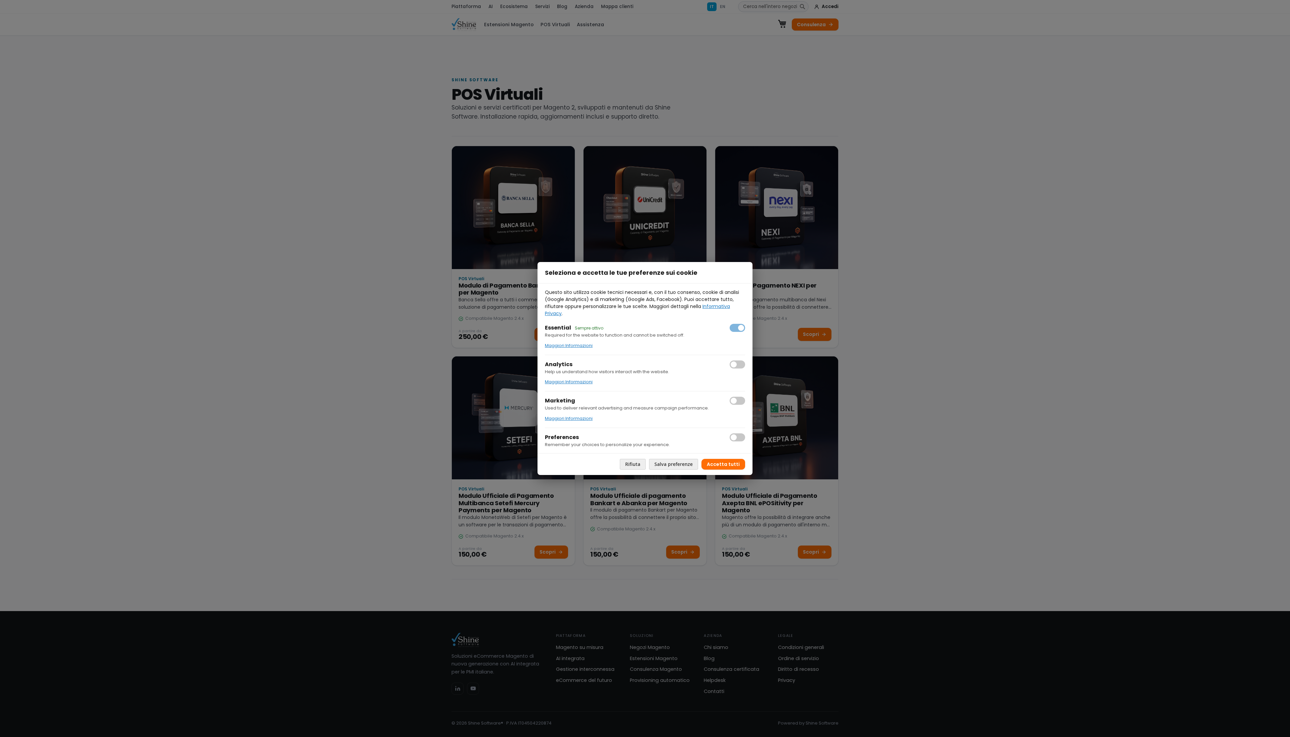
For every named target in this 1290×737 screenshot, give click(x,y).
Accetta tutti (723, 464)
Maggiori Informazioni (569, 345)
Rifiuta (632, 464)
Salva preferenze (673, 464)
